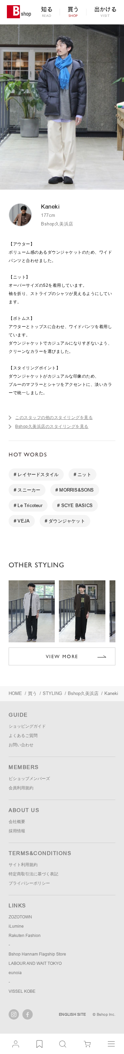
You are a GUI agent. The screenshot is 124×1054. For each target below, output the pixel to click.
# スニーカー (27, 490)
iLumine (16, 926)
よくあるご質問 (23, 735)
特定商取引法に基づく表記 (33, 874)
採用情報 (17, 831)
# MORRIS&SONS (74, 490)
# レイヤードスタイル (36, 474)
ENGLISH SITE (72, 1014)
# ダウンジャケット (65, 521)
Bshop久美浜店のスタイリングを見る (52, 426)
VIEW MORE (62, 656)
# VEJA (22, 521)
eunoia (15, 972)
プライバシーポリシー (29, 883)
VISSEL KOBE (22, 991)
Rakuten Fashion (25, 935)
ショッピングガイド (27, 726)
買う (32, 693)
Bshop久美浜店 (57, 223)
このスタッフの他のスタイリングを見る (54, 417)
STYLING (52, 693)
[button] (116, 107)
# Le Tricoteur (28, 505)
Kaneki (111, 693)
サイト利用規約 (23, 864)
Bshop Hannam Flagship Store (37, 954)
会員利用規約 (21, 788)
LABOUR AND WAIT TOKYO (35, 963)
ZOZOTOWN (20, 917)
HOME (15, 693)
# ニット (82, 474)
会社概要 (17, 821)
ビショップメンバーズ (29, 778)
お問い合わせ (21, 744)
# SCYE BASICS (75, 505)
